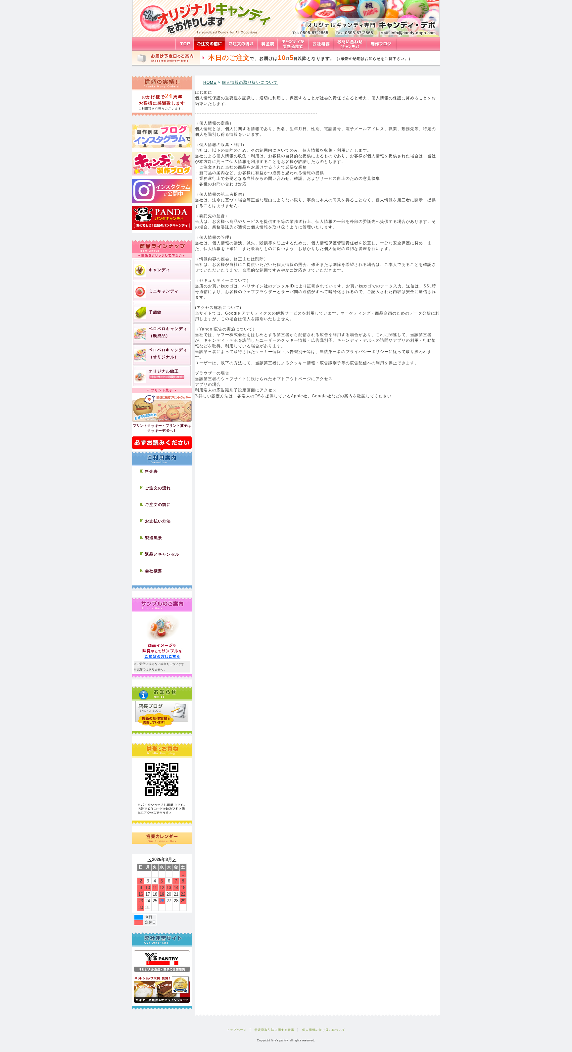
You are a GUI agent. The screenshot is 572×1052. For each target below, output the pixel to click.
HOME (209, 82)
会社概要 (153, 571)
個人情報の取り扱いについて (250, 82)
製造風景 (153, 537)
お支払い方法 (158, 521)
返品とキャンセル (162, 554)
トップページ (237, 1029)
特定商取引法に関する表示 (274, 1029)
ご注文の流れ (158, 488)
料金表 (151, 471)
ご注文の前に (158, 504)
